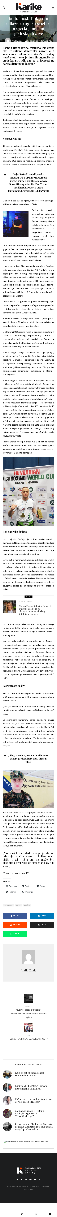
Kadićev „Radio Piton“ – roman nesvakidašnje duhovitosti (31, 1087)
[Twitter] (22, 1179)
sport (19, 905)
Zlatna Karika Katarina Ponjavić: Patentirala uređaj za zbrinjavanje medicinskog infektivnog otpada (35, 610)
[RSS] (39, 1179)
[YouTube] (35, 1179)
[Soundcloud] (30, 1179)
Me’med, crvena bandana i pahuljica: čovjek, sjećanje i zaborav (33, 1100)
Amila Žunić (17, 41)
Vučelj (27, 905)
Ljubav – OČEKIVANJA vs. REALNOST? (29, 1037)
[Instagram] (26, 1179)
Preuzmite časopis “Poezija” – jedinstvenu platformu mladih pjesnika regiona (28, 1011)
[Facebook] (18, 1179)
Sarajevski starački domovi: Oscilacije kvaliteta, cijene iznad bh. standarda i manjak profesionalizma (34, 1127)
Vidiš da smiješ (31, 41)
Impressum (28, 1189)
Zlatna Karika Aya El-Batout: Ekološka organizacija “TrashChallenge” (29, 1114)
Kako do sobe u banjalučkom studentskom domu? (29, 1074)
